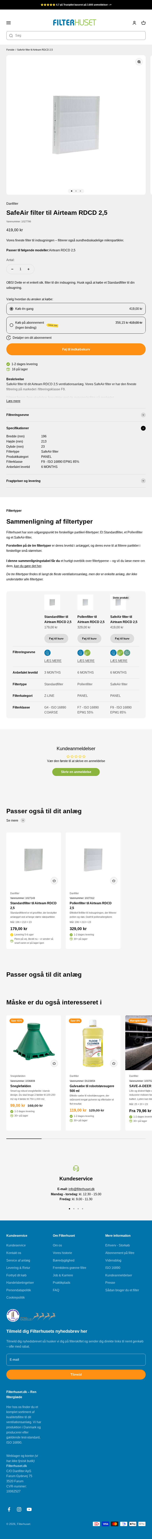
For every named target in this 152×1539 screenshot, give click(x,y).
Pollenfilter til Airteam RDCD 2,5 (90, 619)
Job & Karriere (63, 1275)
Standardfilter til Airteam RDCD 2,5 (57, 619)
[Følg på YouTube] (29, 1509)
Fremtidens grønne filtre (69, 1267)
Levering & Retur (18, 1267)
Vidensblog (113, 1260)
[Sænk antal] (12, 269)
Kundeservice (16, 1245)
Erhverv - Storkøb (117, 1245)
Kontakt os (13, 1253)
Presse (110, 1282)
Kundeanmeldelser (118, 1275)
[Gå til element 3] (80, 191)
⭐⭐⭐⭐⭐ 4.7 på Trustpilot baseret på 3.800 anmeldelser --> (76, 4)
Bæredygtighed (63, 1260)
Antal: (10, 260)
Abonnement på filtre (119, 1253)
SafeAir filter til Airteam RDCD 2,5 (35, 49)
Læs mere (13, 401)
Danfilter (14, 893)
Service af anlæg (18, 1260)
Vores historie (62, 1253)
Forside (10, 49)
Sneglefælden (18, 1076)
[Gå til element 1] (71, 191)
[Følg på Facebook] (9, 1509)
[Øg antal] (28, 269)
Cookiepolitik (15, 1297)
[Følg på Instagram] (19, 1509)
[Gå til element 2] (76, 191)
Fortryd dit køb (16, 1275)
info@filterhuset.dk (81, 1189)
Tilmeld (76, 1374)
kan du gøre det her (27, 566)
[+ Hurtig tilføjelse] (54, 880)
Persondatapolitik (18, 1290)
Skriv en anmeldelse (76, 772)
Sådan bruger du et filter (122, 1290)
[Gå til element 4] (82, 1208)
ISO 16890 (112, 1267)
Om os (57, 1245)
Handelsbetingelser (20, 1282)
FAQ (56, 1290)
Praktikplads (61, 1282)
